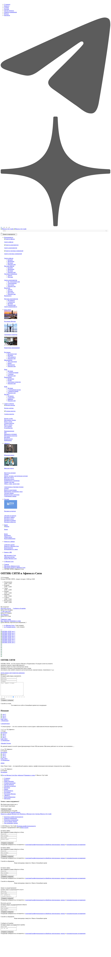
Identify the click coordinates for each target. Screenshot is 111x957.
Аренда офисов (8, 258)
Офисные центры (9, 557)
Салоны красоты (9, 423)
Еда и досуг (7, 309)
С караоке (11, 374)
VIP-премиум (12, 357)
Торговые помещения (10, 274)
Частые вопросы (9, 10)
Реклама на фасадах (10, 522)
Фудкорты (11, 396)
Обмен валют (8, 537)
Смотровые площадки (14, 382)
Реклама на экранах (10, 520)
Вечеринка (11, 379)
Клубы (10, 380)
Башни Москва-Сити (10, 558)
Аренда (10, 275)
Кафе (5, 386)
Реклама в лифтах (9, 517)
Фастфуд (6, 394)
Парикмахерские (9, 431)
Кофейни (10, 399)
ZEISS (2, 763)
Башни (6, 789)
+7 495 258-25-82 (6, 611)
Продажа (10, 277)
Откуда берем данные (10, 821)
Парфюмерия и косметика (12, 480)
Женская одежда (9, 477)
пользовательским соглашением (76, 844)
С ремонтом (11, 302)
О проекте (7, 4)
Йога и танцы (8, 425)
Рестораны (7, 352)
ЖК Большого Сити (10, 555)
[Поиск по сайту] (106, 231)
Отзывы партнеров (9, 783)
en (4, 227)
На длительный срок (14, 281)
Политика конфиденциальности (13, 817)
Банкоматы (7, 535)
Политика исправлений (11, 820)
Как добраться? (5, 621)
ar (9, 227)
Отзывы (6, 7)
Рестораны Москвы (10, 794)
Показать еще (12, 264)
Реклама (6, 9)
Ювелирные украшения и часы (13, 491)
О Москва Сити (9, 561)
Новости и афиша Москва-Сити (10, 814)
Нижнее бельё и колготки (11, 494)
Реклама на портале (10, 515)
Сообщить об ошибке (19, 608)
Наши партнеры (9, 781)
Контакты (7, 15)
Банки (6, 525)
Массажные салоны (10, 420)
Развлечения (8, 377)
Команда (6, 6)
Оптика (6, 474)
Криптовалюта (8, 547)
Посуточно (11, 285)
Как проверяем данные (11, 823)
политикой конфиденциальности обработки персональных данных (45, 844)
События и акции (9, 544)
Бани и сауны (8, 421)
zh (6, 227)
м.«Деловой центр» (10, 627)
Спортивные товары (10, 496)
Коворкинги (7, 295)
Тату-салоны (8, 426)
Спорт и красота (9, 403)
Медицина (7, 798)
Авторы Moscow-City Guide (43, 814)
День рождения (12, 361)
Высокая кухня (12, 354)
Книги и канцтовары (10, 490)
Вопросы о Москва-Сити (27, 814)
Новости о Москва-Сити (11, 546)
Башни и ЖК (8, 552)
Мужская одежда (9, 479)
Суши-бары (11, 397)
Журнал (6, 13)
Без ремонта (11, 300)
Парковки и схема (15, 621)
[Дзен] (55, 225)
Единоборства (8, 428)
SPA (5, 432)
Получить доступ (6, 608)
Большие (10, 260)
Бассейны (7, 437)
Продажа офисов (9, 266)
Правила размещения (10, 12)
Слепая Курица (5, 723)
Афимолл (7, 443)
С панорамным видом (14, 389)
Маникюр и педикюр (10, 434)
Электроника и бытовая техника (13, 487)
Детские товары (9, 493)
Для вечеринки (12, 283)
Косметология (8, 439)
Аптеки (6, 488)
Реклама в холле (9, 519)
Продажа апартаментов (11, 299)
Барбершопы (8, 440)
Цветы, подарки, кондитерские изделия (16, 476)
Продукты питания (10, 473)
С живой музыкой (13, 372)
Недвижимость (8, 237)
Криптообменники (9, 538)
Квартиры (7, 288)
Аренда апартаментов (10, 280)
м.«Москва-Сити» (9, 625)
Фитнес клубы (8, 418)
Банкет (10, 363)
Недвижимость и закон (11, 549)
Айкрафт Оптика (6, 743)
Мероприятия (8, 360)
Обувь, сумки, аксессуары (12, 483)
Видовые (10, 263)
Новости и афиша (9, 541)
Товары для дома (9, 482)
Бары (5, 369)
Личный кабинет (15, 812)
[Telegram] (55, 115)
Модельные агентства (10, 435)
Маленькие (11, 261)
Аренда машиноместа (10, 306)
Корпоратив (11, 364)
